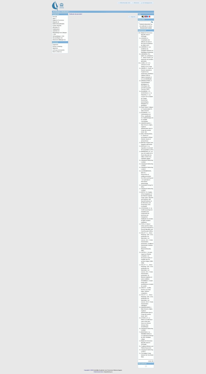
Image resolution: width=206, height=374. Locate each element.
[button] (124, 3)
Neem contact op (57, 51)
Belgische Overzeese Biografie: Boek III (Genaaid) (146, 342)
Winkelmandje (142, 30)
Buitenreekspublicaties (58, 23)
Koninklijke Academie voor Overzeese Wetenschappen (107, 370)
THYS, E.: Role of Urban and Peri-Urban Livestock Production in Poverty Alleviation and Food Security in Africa (147, 227)
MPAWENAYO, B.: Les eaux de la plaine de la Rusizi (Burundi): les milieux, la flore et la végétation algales (147, 155)
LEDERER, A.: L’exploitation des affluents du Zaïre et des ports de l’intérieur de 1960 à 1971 (147, 42)
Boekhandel (65, 11)
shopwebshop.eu (108, 371)
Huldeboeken (56, 29)
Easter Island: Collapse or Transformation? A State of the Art (147, 109)
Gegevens (55, 44)
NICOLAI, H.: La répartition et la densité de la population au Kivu (147, 147)
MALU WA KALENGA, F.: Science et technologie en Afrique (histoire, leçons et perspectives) (146, 137)
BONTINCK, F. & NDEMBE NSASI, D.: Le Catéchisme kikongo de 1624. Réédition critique (147, 335)
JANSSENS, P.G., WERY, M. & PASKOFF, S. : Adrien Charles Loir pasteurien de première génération (147, 57)
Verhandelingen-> (57, 36)
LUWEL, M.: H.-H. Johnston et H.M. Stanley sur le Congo (146, 64)
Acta (54, 16)
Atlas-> (54, 18)
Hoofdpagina (56, 11)
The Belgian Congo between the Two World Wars (147, 355)
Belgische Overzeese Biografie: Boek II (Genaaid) (146, 34)
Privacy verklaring (57, 46)
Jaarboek (55, 30)
